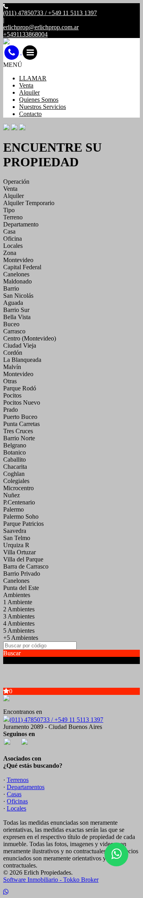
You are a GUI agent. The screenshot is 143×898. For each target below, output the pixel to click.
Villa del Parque (23, 559)
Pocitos (12, 395)
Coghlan (14, 473)
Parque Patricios (23, 523)
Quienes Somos (38, 99)
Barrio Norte (19, 438)
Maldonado (17, 281)
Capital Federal (22, 267)
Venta (26, 85)
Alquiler (29, 92)
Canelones (16, 274)
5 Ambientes (19, 630)
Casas (14, 794)
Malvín (12, 366)
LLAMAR (32, 78)
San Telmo (16, 538)
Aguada (13, 302)
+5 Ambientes (20, 637)
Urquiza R (16, 545)
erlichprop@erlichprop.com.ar (41, 27)
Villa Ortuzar (19, 552)
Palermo (13, 509)
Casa (9, 231)
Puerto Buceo (20, 416)
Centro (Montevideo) (29, 338)
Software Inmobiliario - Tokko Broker (51, 879)
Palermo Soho (21, 516)
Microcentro (18, 488)
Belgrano (14, 445)
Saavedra (14, 530)
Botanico (14, 452)
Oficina (12, 238)
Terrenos (18, 779)
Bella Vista (17, 317)
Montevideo (18, 260)
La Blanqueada (22, 359)
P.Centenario (19, 502)
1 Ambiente (17, 602)
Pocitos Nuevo (21, 402)
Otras (10, 381)
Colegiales (16, 481)
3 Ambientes (19, 616)
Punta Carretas (21, 423)
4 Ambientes (19, 623)
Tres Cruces (18, 431)
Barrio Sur (16, 309)
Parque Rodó (19, 388)
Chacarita (15, 466)
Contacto (30, 113)
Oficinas (17, 801)
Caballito (14, 459)
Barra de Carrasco (25, 566)
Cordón (12, 352)
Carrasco (14, 331)
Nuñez (11, 495)
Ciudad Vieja (19, 345)
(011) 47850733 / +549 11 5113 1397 (56, 719)
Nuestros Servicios (42, 106)
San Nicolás (18, 295)
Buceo (11, 324)
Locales (13, 245)
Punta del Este (21, 587)
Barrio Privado (21, 573)
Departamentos (25, 787)
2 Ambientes (19, 609)
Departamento (21, 224)
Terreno (13, 217)
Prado (10, 409)
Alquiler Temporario (28, 203)
